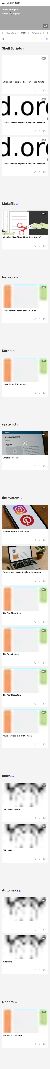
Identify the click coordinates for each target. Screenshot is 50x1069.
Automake (36, 33)
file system (11, 33)
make (23, 33)
